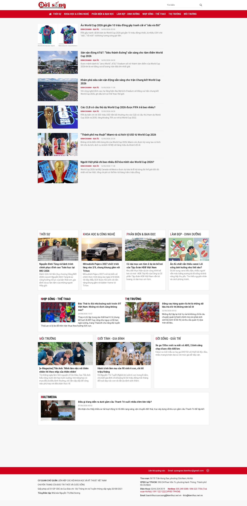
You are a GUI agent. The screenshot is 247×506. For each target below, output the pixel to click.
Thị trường (175, 14)
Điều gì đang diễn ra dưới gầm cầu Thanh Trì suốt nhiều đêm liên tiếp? (115, 402)
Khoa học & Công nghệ (76, 14)
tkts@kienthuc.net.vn (193, 495)
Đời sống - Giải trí (168, 338)
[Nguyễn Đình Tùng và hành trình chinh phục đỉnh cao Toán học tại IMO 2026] (58, 249)
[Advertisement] (123, 208)
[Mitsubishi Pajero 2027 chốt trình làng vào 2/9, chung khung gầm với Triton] (101, 249)
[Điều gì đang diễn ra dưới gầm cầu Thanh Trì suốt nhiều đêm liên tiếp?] (58, 410)
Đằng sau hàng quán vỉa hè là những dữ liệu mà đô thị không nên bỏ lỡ (183, 305)
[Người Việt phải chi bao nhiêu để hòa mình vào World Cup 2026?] (58, 171)
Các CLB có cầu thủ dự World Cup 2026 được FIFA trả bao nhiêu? (118, 107)
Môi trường (190, 14)
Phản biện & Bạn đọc (103, 14)
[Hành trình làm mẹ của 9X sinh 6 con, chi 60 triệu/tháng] (123, 353)
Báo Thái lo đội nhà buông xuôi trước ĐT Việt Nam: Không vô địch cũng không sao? (99, 306)
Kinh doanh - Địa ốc (90, 29)
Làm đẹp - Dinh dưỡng (128, 14)
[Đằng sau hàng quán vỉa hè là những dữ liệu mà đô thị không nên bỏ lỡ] (142, 312)
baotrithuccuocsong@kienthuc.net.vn (163, 495)
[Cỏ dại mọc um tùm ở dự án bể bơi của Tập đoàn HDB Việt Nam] (145, 249)
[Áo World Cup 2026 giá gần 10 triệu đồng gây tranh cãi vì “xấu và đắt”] (58, 35)
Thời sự (57, 14)
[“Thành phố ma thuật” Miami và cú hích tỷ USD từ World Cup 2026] (58, 144)
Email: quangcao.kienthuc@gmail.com (186, 470)
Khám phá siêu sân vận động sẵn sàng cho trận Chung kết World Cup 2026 (120, 81)
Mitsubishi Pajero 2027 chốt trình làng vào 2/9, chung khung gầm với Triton (101, 267)
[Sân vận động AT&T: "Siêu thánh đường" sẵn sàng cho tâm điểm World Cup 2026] (58, 62)
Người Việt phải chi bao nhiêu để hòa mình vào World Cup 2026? (117, 161)
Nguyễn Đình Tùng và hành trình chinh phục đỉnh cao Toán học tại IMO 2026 (57, 267)
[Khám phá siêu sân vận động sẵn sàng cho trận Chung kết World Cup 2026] (58, 89)
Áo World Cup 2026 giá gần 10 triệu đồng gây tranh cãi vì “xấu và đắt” (121, 25)
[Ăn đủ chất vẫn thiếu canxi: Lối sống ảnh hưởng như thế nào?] (189, 249)
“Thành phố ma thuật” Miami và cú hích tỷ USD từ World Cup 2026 (118, 134)
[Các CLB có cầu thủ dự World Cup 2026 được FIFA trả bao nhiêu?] (58, 117)
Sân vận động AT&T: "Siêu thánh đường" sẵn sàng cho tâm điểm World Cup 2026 (122, 54)
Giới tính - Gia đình (111, 338)
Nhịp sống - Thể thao (154, 14)
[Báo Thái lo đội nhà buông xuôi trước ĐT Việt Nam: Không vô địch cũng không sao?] (58, 312)
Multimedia (49, 397)
